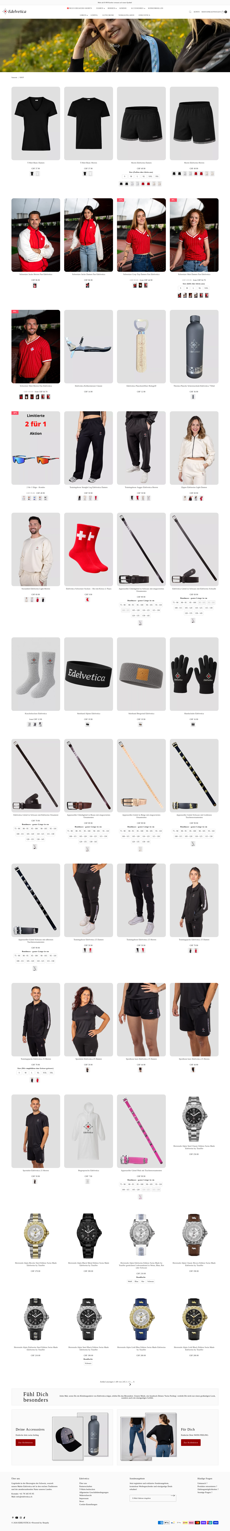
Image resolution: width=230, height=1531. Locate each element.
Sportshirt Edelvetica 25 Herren (36, 1170)
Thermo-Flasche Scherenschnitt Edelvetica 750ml (194, 386)
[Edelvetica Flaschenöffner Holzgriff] (141, 346)
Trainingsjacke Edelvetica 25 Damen (194, 940)
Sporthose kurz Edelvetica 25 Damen (141, 1059)
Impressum (84, 1498)
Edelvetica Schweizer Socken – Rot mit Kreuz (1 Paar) (88, 589)
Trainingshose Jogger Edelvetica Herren (141, 487)
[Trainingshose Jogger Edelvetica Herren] (141, 448)
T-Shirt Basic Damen (35, 163)
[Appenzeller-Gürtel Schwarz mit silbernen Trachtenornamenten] (35, 900)
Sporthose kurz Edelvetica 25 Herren (194, 1059)
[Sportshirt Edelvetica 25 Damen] (88, 1019)
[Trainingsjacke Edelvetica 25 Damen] (194, 900)
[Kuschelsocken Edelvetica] (35, 674)
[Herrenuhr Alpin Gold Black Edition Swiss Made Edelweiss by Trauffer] (194, 1320)
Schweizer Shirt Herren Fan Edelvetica (36, 386)
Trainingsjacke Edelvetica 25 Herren (36, 1059)
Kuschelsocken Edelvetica (36, 713)
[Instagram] (21, 1518)
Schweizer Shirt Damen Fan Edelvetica (194, 274)
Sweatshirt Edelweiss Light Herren (36, 589)
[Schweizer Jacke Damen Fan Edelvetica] (88, 235)
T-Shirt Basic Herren (88, 163)
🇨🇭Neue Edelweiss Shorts (79, 8)
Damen (99, 8)
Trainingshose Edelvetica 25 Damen (89, 940)
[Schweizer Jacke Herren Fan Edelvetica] (35, 235)
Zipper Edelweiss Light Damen (194, 487)
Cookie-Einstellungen (88, 1504)
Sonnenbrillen (155, 8)
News (81, 1501)
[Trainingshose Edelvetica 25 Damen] (88, 900)
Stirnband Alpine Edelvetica (88, 713)
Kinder (123, 8)
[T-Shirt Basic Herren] (88, 123)
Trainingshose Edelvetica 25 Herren (141, 940)
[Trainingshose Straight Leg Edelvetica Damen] (88, 448)
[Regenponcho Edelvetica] (88, 1131)
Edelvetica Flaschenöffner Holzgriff (141, 386)
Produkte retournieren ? (207, 1486)
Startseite (14, 77)
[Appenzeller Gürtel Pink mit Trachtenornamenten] (141, 1131)
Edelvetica (144, 15)
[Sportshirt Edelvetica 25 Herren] (35, 1131)
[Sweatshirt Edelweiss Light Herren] (35, 549)
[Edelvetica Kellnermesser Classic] (88, 346)
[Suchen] (190, 12)
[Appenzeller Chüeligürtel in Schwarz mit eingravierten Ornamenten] (141, 549)
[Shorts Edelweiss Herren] (194, 123)
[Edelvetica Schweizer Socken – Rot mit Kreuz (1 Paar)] (88, 549)
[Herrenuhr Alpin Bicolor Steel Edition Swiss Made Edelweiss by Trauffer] (35, 1235)
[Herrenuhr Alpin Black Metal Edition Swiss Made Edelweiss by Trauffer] (88, 1235)
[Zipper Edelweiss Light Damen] (194, 448)
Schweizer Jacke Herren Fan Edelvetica (35, 274)
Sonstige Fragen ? (205, 1492)
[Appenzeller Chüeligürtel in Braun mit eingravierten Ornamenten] (88, 775)
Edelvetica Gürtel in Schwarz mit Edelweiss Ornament (35, 815)
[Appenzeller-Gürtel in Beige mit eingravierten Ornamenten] (141, 775)
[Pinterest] (13, 1518)
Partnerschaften (85, 1486)
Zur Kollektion (25, 1442)
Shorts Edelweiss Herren (194, 163)
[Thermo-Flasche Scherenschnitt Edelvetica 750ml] (194, 346)
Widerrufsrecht (85, 1495)
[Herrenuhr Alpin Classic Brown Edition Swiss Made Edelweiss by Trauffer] (194, 1235)
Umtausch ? (202, 1483)
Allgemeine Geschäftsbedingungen (93, 1492)
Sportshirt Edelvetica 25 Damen (88, 1059)
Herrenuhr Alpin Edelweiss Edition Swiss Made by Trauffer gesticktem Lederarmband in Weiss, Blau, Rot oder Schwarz (141, 1265)
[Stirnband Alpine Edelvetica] (88, 674)
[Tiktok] (24, 1518)
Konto (197, 12)
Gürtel (94, 15)
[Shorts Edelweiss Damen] (141, 123)
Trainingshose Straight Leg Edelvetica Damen (89, 487)
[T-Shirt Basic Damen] (35, 123)
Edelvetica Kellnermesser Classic (88, 386)
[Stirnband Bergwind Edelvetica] (141, 674)
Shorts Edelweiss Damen (141, 163)
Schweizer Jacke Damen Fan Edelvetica (88, 274)
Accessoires (137, 8)
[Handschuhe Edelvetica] (194, 674)
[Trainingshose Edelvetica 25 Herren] (141, 900)
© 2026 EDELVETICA (20, 1523)
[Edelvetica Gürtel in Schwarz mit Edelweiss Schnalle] (194, 549)
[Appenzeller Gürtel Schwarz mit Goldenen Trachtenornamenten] (194, 775)
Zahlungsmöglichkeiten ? (208, 1489)
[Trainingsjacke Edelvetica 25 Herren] (35, 1019)
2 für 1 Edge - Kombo (36, 487)
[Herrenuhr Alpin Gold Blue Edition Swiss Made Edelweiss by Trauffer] (141, 1320)
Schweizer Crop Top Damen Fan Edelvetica (141, 274)
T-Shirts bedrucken (87, 1489)
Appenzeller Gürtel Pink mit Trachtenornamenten (141, 1170)
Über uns (83, 1483)
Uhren (83, 15)
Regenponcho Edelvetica (88, 1170)
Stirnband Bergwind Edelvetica (141, 713)
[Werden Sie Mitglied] (173, 1495)
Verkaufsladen (126, 15)
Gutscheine (108, 15)
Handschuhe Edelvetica (194, 713)
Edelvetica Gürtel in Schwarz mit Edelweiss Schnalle (194, 589)
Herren (111, 8)
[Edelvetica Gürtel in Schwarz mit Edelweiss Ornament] (35, 775)
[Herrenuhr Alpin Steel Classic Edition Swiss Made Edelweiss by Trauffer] (194, 1119)
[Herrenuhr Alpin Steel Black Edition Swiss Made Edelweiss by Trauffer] (88, 1320)
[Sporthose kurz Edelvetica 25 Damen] (141, 1019)
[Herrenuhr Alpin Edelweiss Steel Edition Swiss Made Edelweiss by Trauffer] (35, 1320)
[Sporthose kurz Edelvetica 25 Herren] (194, 1019)
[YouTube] (16, 1518)
